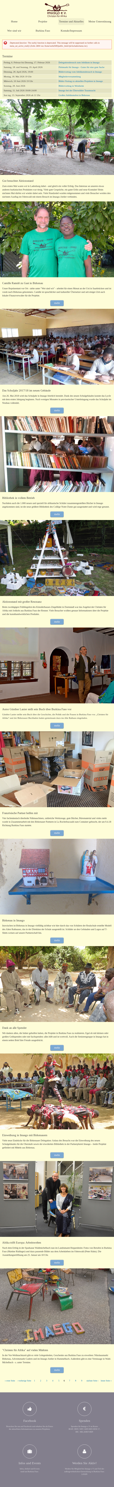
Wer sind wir (14, 30)
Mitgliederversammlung (70, 76)
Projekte (42, 21)
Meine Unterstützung (99, 21)
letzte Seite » (106, 1381)
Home (14, 21)
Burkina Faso (43, 30)
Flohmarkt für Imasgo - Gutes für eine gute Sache (81, 67)
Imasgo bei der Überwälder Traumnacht (77, 90)
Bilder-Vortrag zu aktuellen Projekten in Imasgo (81, 81)
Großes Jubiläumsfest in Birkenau (74, 95)
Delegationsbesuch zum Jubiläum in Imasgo (79, 62)
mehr (57, 303)
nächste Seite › (93, 1381)
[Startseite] (57, 8)
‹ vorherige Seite (24, 1381)
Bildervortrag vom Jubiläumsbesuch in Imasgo (80, 72)
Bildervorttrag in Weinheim (71, 86)
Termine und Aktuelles (71, 21)
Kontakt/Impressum (71, 30)
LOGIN (84, 1474)
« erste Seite (10, 1381)
